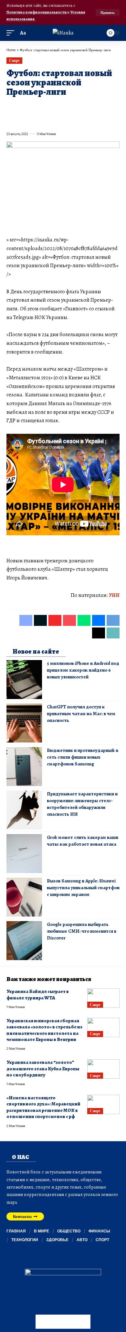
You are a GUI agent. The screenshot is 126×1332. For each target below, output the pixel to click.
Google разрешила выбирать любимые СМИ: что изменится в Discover (81, 931)
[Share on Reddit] (92, 107)
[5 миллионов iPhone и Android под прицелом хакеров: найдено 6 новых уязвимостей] (24, 679)
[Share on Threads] (22, 119)
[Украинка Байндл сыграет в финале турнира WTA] (103, 998)
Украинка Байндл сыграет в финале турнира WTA (37, 994)
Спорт (14, 60)
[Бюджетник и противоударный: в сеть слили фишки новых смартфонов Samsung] (24, 766)
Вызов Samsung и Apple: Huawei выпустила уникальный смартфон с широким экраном (83, 888)
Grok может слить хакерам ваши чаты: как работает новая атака (82, 840)
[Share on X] (22, 107)
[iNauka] (63, 32)
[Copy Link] (34, 119)
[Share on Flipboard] (34, 107)
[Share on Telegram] (11, 119)
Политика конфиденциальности (36, 12)
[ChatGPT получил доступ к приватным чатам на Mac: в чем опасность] (24, 723)
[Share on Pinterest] (45, 107)
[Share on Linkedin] (69, 107)
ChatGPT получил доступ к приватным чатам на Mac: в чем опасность (81, 714)
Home (11, 50)
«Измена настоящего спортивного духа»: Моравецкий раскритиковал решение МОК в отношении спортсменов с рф (43, 1107)
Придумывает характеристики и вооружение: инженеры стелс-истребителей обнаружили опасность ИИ (82, 804)
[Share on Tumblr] (80, 107)
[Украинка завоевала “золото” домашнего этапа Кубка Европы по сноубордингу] (103, 1069)
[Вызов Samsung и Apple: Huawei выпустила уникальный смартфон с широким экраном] (24, 897)
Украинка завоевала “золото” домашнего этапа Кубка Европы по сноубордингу (42, 1068)
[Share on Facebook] (11, 107)
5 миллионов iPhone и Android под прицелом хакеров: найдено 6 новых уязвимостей (83, 670)
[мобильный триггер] (11, 33)
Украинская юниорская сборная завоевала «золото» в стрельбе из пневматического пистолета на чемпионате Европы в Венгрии (44, 1030)
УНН (114, 595)
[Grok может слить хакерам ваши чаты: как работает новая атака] (24, 853)
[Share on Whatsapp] (57, 107)
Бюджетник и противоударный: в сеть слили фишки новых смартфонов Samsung (82, 757)
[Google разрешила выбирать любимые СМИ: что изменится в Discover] (24, 940)
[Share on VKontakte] (104, 107)
